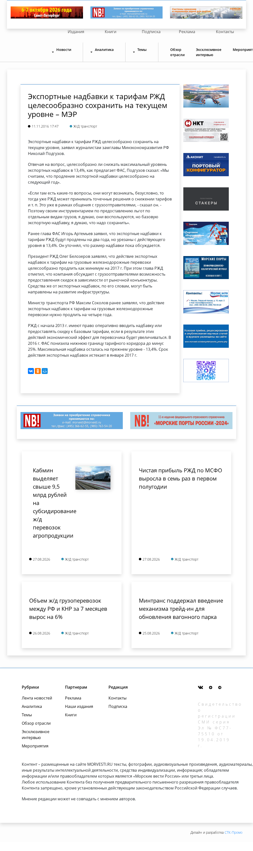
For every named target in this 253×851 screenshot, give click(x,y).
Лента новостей (37, 698)
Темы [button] (142, 49)
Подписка (151, 31)
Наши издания (79, 706)
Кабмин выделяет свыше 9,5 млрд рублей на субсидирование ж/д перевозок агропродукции (50, 502)
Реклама (187, 31)
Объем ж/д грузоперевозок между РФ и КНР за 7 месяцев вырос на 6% (68, 608)
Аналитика (32, 706)
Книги (110, 31)
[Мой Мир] (45, 371)
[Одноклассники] (38, 371)
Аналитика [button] (104, 49)
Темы (27, 715)
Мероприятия (35, 746)
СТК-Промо (233, 832)
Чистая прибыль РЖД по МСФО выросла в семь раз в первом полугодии (180, 478)
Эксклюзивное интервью (208, 52)
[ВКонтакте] (31, 371)
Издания (76, 31)
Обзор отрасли (177, 52)
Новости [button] (63, 49)
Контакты (225, 31)
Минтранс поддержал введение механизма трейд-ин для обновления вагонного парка (181, 608)
